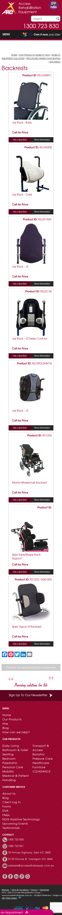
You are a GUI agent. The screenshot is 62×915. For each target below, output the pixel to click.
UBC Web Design (9, 897)
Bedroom (9, 758)
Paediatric (10, 763)
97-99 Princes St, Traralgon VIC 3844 (30, 859)
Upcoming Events (15, 823)
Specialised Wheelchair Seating (43, 58)
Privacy (34, 889)
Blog (5, 728)
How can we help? (16, 732)
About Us (9, 793)
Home (14, 54)
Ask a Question (20, 140)
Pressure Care (43, 758)
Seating (8, 754)
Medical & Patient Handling (15, 778)
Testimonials (11, 828)
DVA (5, 811)
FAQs (6, 815)
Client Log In (11, 802)
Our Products (12, 719)
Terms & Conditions (20, 889)
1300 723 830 (41, 25)
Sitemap (5, 889)
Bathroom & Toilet (15, 750)
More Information (42, 140)
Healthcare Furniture (41, 765)
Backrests (55, 61)
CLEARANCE (42, 771)
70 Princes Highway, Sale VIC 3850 (29, 852)
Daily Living (10, 746)
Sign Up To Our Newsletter (28, 695)
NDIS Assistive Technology (21, 819)
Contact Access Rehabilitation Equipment (31, 667)
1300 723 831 (16, 846)
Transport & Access (41, 748)
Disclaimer (44, 889)
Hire (5, 723)
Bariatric (39, 754)
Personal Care (12, 767)
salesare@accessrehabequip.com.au (31, 865)
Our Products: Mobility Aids (34, 54)
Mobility (8, 771)
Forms (6, 806)
